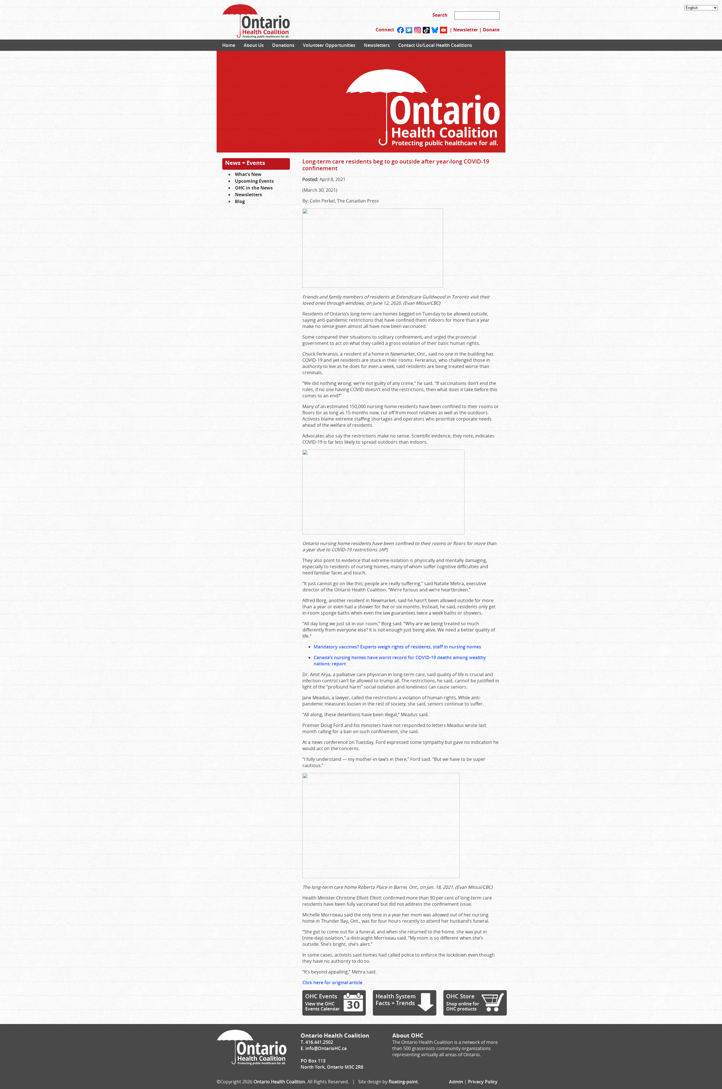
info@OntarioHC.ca (326, 1048)
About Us (254, 45)
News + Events (245, 163)
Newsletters (377, 45)
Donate (491, 29)
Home (228, 45)
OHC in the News (254, 188)
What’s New (248, 174)
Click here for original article (332, 982)
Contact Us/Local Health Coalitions (435, 45)
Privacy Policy (483, 1082)
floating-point (403, 1082)
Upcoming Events (254, 181)
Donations (283, 45)
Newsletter (465, 29)
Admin (456, 1082)
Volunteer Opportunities (329, 45)
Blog (240, 201)
